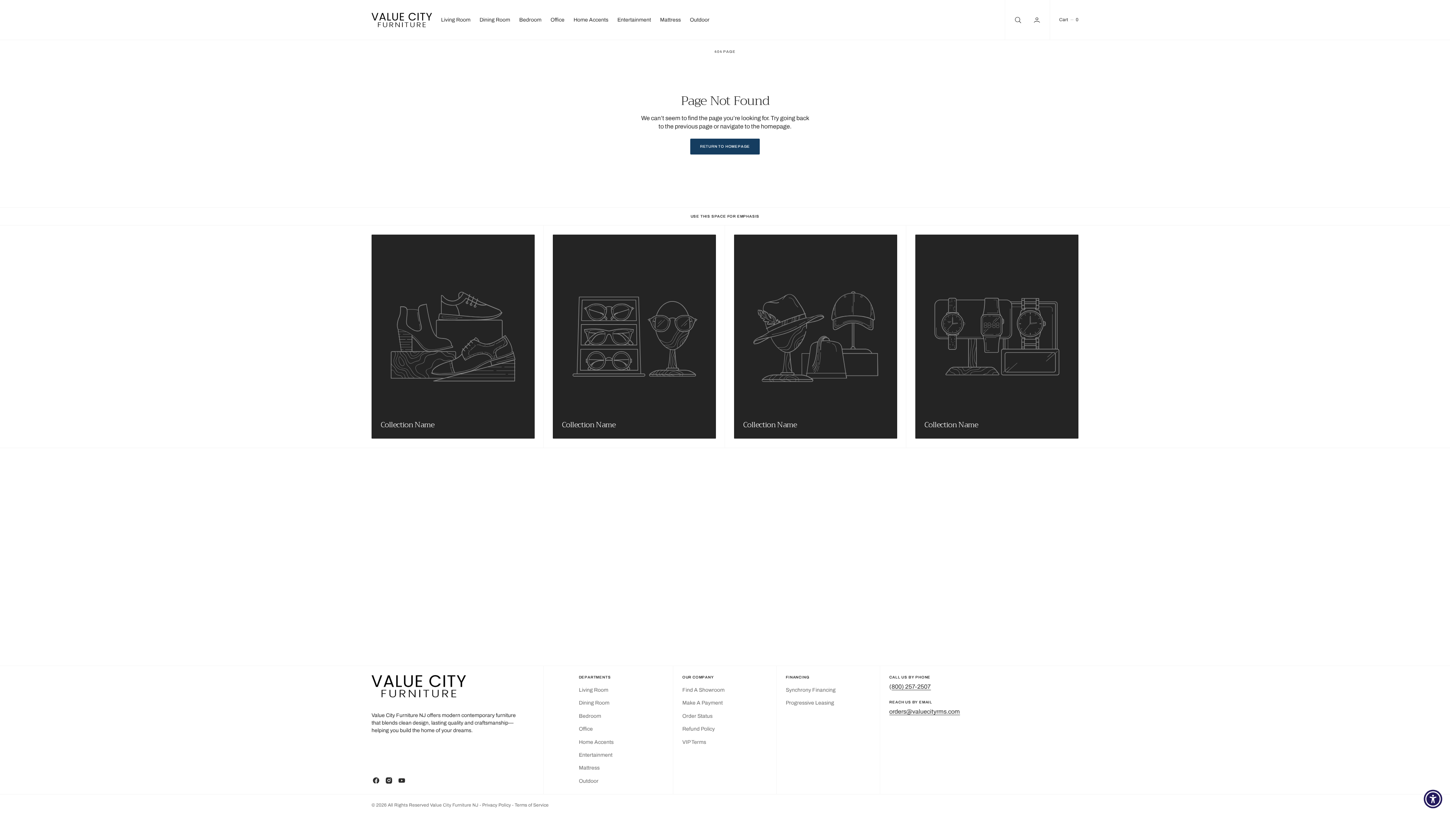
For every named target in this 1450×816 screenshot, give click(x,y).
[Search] (1017, 20)
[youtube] (401, 780)
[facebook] (376, 780)
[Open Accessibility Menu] (1433, 799)
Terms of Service (532, 805)
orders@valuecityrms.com (924, 711)
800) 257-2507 (911, 686)
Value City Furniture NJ (454, 805)
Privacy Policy (497, 805)
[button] (1038, 20)
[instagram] (388, 780)
